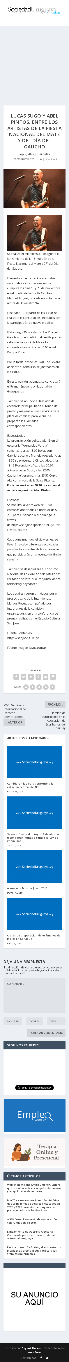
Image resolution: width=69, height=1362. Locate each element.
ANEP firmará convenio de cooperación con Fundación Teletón (32, 1221)
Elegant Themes (31, 1348)
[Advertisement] (34, 62)
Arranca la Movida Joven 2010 (27, 888)
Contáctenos (28, 1358)
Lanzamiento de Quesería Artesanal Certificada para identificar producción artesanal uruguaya (32, 1235)
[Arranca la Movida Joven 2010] (34, 866)
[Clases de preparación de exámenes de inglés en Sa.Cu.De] (34, 914)
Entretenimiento (23, 159)
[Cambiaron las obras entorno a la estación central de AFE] (34, 762)
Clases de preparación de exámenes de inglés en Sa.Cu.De (33, 937)
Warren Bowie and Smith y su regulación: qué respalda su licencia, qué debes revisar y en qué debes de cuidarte (34, 1188)
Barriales (43, 154)
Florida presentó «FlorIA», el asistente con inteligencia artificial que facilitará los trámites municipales (34, 1251)
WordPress (34, 1352)
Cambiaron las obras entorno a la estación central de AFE (30, 785)
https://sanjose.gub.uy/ (23, 638)
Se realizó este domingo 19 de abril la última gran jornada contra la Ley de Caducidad (33, 837)
